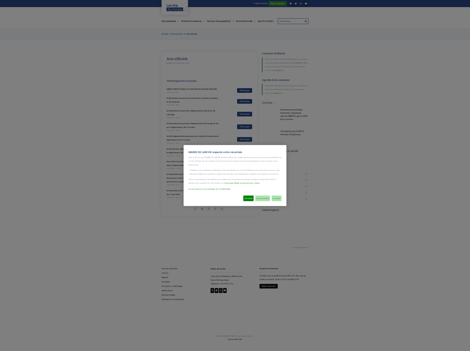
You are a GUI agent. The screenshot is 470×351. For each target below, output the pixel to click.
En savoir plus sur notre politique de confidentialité (209, 189)
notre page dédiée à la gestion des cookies (242, 183)
